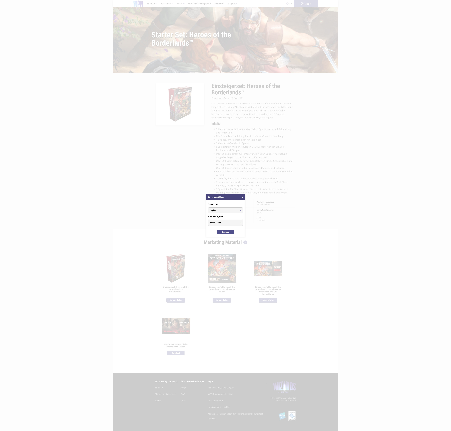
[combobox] (223, 210)
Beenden (225, 232)
